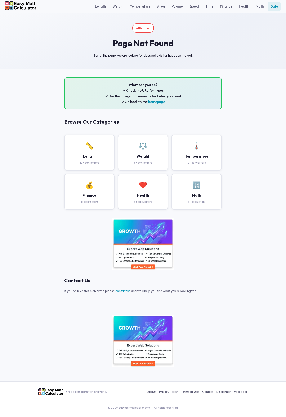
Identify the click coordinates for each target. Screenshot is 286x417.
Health (244, 6)
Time (209, 6)
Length (100, 6)
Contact (207, 392)
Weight (118, 6)
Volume (177, 6)
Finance (226, 6)
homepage (156, 102)
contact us (122, 291)
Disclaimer (223, 392)
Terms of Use (190, 392)
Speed (194, 6)
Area (161, 6)
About (151, 392)
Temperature (140, 6)
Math (260, 6)
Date (274, 6)
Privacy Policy (168, 392)
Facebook (241, 392)
